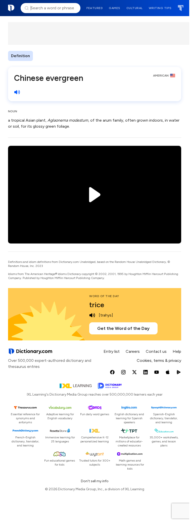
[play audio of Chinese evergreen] (17, 92)
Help (177, 351)
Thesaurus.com (180, 8)
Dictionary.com (11, 8)
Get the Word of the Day (123, 328)
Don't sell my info (95, 481)
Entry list (112, 351)
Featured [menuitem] (94, 8)
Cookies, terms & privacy (159, 360)
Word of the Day (104, 296)
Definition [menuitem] (20, 55)
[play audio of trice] (92, 315)
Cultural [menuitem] (134, 8)
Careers (133, 351)
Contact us (156, 351)
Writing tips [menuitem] (160, 8)
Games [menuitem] (114, 8)
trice (96, 304)
